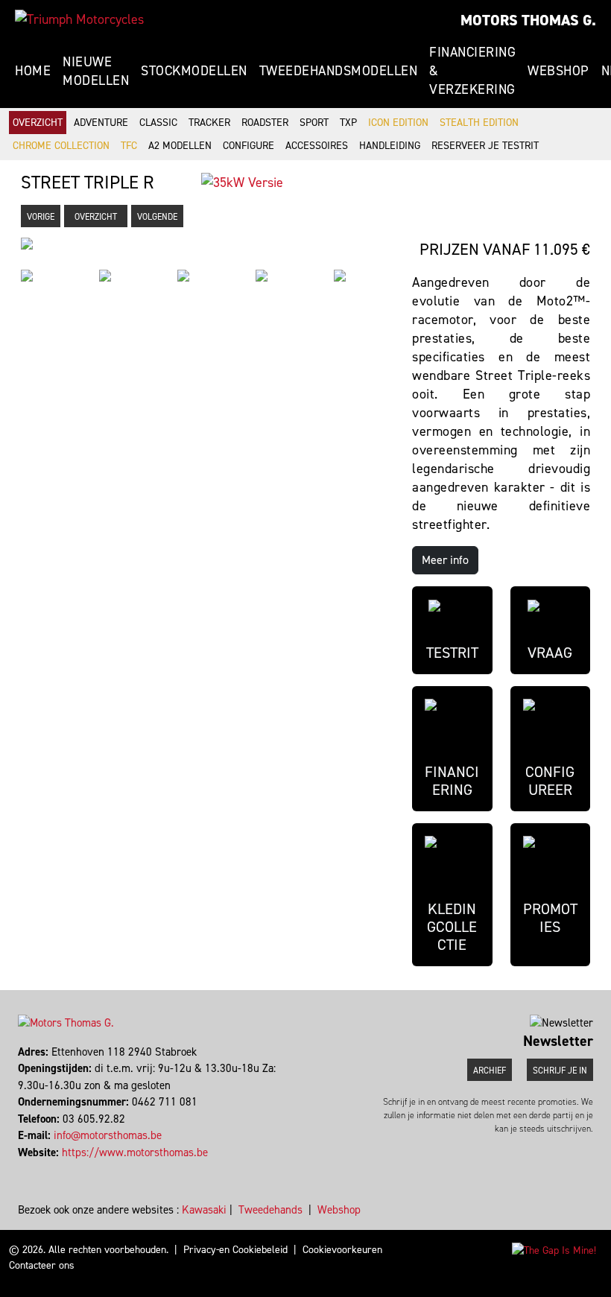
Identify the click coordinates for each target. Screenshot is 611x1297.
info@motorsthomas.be (108, 1135)
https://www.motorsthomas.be (135, 1152)
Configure (248, 146)
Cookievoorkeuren (342, 1250)
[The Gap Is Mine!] (554, 1250)
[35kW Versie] (242, 182)
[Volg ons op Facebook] (20, 1168)
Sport (314, 122)
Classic (158, 122)
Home (33, 71)
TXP (348, 122)
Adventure (101, 122)
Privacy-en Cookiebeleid (235, 1250)
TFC (129, 146)
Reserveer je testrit (485, 146)
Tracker (209, 122)
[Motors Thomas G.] (79, 19)
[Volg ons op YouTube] (33, 1168)
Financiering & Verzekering (472, 70)
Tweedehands (270, 1209)
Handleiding (389, 146)
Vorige (40, 217)
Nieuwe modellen (96, 71)
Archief (489, 1070)
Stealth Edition (479, 122)
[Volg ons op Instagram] (26, 1168)
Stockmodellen (194, 71)
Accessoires (316, 146)
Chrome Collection (61, 146)
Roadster (264, 122)
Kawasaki (204, 1209)
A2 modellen (180, 146)
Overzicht (38, 122)
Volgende (157, 217)
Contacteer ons (42, 1265)
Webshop (558, 71)
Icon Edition (398, 122)
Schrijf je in (560, 1070)
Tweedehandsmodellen (338, 71)
